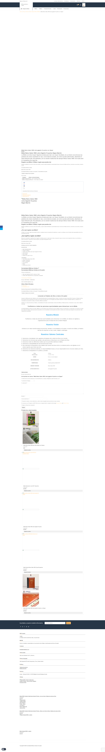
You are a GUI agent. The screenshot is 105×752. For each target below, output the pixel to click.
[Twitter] (24, 627)
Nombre (23, 396)
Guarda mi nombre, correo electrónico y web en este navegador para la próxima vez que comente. (41, 401)
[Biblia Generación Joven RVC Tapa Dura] (53, 468)
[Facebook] (20, 627)
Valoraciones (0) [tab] (26, 196)
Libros (54, 8)
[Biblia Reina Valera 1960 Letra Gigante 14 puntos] (53, 509)
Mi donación (73, 1)
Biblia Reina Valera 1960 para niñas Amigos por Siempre (33, 445)
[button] (53, 450)
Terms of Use (66, 403)
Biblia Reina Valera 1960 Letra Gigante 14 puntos (32, 526)
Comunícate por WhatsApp (26, 277)
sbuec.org (24, 285)
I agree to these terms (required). (28, 405)
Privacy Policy (59, 403)
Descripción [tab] (25, 193)
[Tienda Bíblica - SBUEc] (26, 5)
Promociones (66, 8)
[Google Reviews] (26, 627)
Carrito (83, 1)
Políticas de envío (23, 668)
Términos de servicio (24, 667)
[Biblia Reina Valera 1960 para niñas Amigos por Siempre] (53, 427)
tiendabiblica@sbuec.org (24, 649)
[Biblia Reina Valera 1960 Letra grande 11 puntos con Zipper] (53, 590)
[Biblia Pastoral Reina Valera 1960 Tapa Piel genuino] (53, 549)
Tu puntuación (24, 380)
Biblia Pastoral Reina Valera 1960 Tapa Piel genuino (33, 567)
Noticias (78, 1)
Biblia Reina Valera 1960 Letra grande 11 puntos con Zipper (34, 608)
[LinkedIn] (28, 627)
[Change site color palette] (4, 749)
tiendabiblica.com (26, 286)
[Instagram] (22, 627)
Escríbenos (67, 1)
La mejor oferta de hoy (58, 1)
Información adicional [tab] (27, 194)
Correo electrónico (25, 398)
